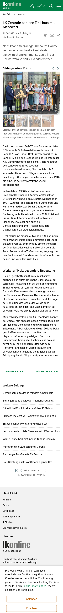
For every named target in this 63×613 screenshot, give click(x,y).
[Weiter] (53, 93)
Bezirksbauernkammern (15, 528)
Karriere (7, 499)
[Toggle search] (50, 6)
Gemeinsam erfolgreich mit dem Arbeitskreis (28, 392)
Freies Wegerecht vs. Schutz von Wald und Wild (30, 416)
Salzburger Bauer (11, 516)
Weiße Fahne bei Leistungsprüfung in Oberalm (29, 439)
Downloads (8, 511)
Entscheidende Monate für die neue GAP (25, 423)
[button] (59, 5)
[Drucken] (45, 35)
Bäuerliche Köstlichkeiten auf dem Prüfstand (28, 408)
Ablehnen (31, 599)
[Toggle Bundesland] (41, 6)
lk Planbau (8, 522)
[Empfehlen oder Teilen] (58, 35)
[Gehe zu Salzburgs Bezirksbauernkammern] (32, 6)
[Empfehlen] (52, 35)
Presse (6, 505)
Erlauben (31, 608)
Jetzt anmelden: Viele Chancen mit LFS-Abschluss (31, 431)
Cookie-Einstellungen (34, 586)
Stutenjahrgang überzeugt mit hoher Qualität (28, 400)
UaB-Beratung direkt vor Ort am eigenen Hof (27, 462)
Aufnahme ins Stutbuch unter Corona (24, 446)
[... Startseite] (12, 6)
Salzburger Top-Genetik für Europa (22, 454)
